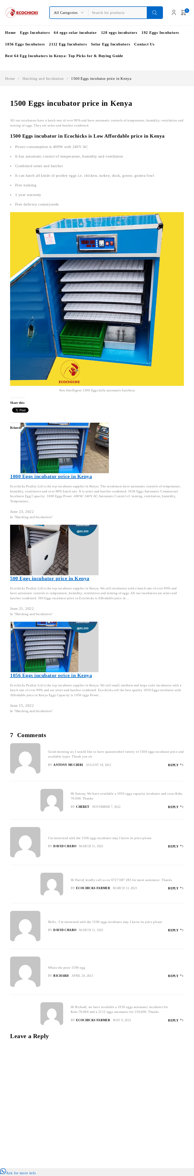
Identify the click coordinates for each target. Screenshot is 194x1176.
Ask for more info (21, 1173)
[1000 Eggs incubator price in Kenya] (64, 426)
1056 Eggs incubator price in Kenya (51, 675)
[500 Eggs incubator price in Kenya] (54, 528)
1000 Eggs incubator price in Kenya (51, 476)
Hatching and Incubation (43, 79)
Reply (173, 765)
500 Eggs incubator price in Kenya (49, 578)
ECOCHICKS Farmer (93, 888)
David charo (64, 846)
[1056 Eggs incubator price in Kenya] (54, 625)
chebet (82, 807)
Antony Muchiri (68, 765)
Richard (61, 976)
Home (10, 79)
